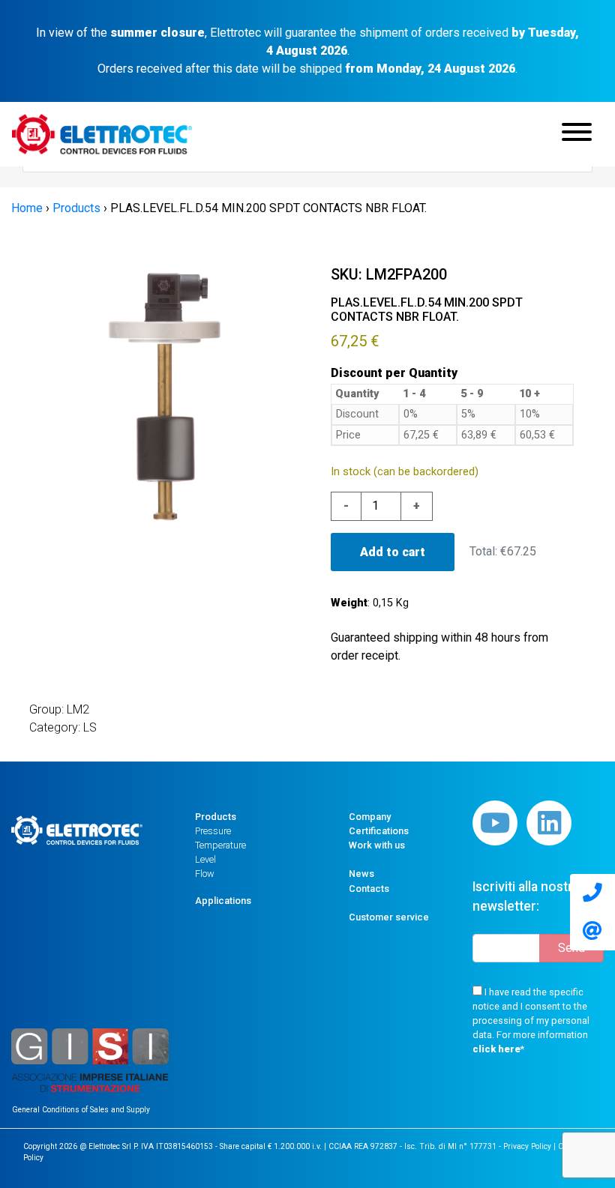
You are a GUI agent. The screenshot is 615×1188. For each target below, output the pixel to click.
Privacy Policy (527, 1146)
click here (496, 1049)
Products (215, 816)
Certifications (379, 830)
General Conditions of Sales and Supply (81, 1110)
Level (205, 859)
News (361, 873)
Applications (223, 900)
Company (370, 816)
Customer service (389, 917)
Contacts (369, 888)
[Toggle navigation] (576, 134)
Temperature (220, 845)
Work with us (377, 845)
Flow (204, 873)
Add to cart (392, 552)
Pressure (213, 830)
